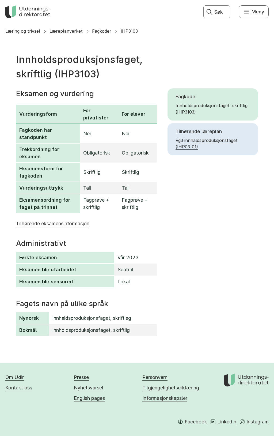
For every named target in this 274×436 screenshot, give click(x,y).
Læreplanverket (66, 31)
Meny (258, 11)
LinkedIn (226, 421)
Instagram (257, 421)
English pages (89, 398)
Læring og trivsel (22, 31)
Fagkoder (101, 31)
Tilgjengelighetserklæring (170, 387)
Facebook (196, 421)
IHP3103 (129, 31)
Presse (81, 377)
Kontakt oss (18, 387)
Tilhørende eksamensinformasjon (52, 223)
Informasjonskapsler (164, 398)
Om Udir (14, 377)
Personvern (155, 377)
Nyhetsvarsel (88, 387)
